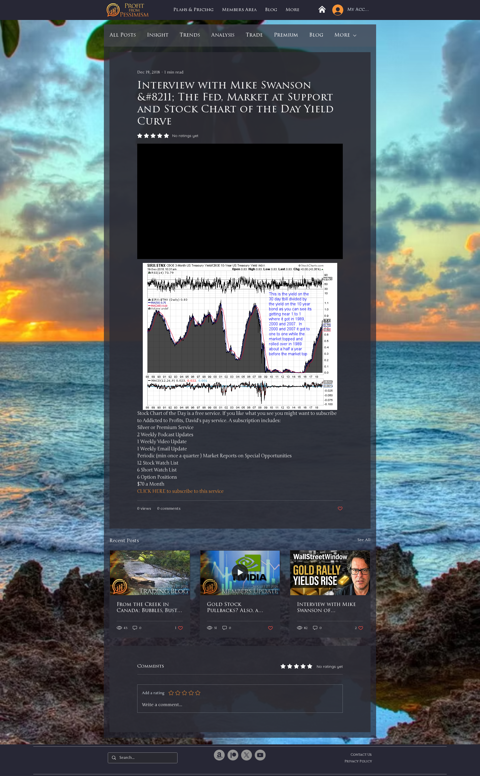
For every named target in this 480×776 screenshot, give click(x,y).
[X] (246, 755)
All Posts (122, 35)
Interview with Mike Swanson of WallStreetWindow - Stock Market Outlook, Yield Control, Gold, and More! (327, 608)
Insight (157, 35)
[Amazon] (219, 755)
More (342, 35)
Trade (254, 35)
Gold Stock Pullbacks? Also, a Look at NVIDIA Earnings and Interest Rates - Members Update (239, 608)
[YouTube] (260, 755)
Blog (316, 35)
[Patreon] (233, 755)
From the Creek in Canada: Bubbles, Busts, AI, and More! (149, 608)
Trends (189, 35)
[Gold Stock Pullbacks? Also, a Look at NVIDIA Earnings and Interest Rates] (240, 573)
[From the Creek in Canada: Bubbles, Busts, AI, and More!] (150, 573)
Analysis (222, 35)
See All (364, 539)
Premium (286, 35)
